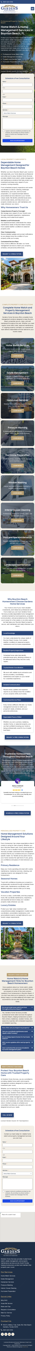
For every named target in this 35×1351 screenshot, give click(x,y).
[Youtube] (9, 1334)
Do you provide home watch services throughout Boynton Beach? (14, 1008)
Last (4, 94)
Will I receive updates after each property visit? (16, 1043)
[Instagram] (12, 1334)
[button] (32, 8)
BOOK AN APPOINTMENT (17, 140)
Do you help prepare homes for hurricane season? (16, 1038)
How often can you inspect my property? (15, 1028)
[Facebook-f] (2, 1334)
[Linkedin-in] (5, 1334)
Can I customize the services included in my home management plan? (15, 1048)
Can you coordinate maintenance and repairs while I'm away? (15, 1032)
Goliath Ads (25, 1346)
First (4, 87)
